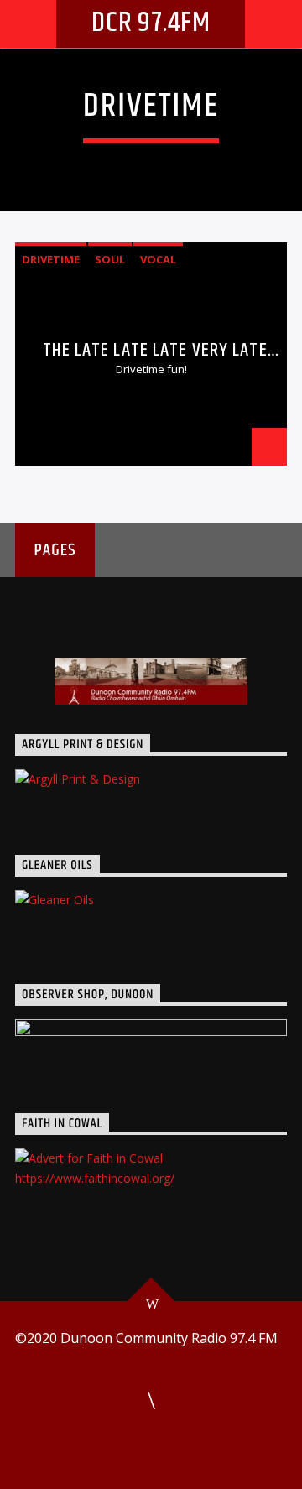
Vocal (158, 259)
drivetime (51, 259)
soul (110, 259)
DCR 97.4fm (151, 23)
